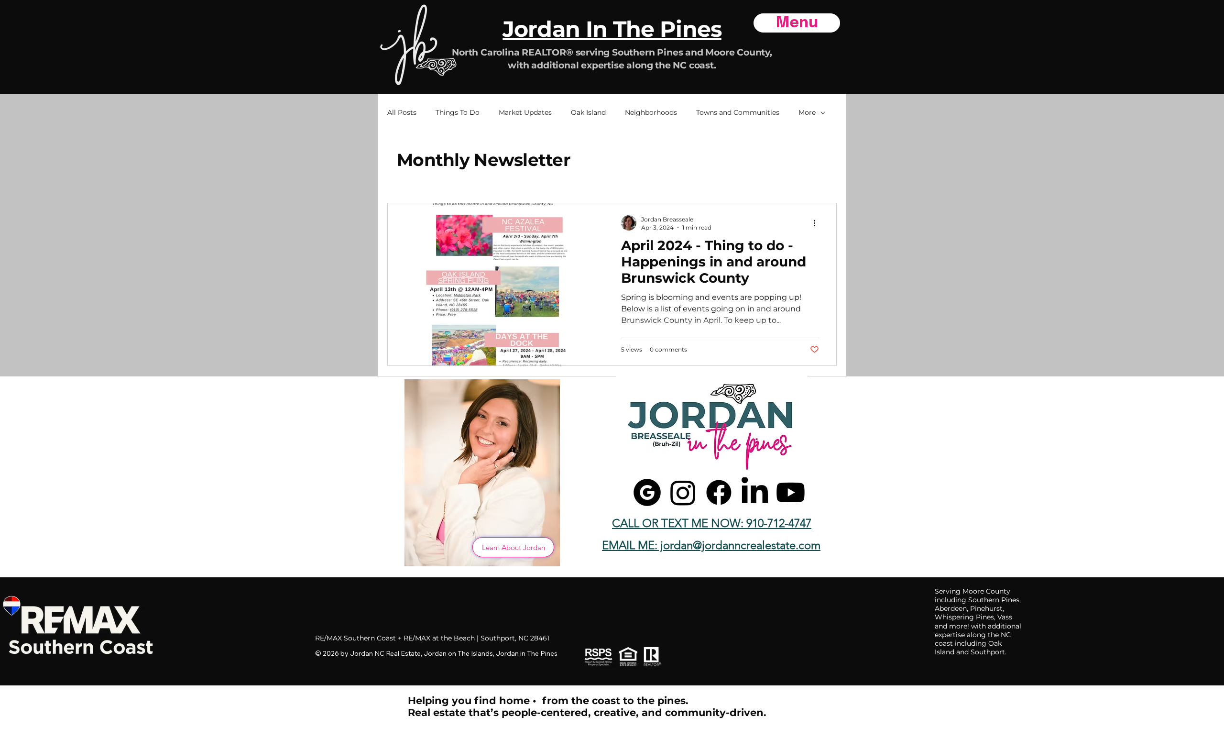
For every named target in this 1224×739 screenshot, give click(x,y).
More (807, 112)
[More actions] (817, 223)
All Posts (401, 112)
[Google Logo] (647, 492)
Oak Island (588, 112)
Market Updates (525, 112)
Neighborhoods (651, 112)
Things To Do (458, 112)
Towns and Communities (737, 112)
